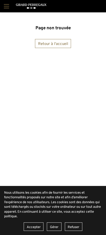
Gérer (54, 226)
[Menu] (6, 6)
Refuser (73, 226)
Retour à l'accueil (53, 43)
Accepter (34, 226)
